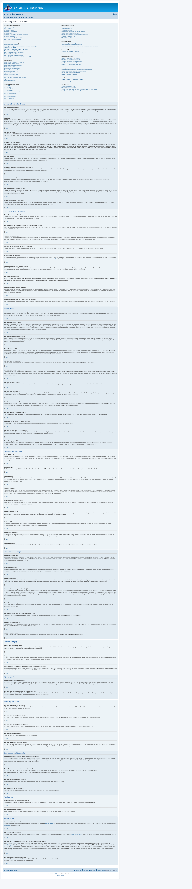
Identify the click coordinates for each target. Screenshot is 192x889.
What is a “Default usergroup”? (69, 36)
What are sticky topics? (9, 95)
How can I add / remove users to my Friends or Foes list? (76, 53)
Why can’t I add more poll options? (12, 68)
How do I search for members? (69, 62)
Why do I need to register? (10, 27)
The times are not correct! (10, 47)
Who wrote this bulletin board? (69, 86)
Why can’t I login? (8, 33)
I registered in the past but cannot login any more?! (16, 34)
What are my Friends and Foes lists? (70, 51)
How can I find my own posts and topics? (71, 64)
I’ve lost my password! (9, 36)
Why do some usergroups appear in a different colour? (75, 34)
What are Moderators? (67, 28)
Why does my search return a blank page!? (72, 61)
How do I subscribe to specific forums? (71, 72)
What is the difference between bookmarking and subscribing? (77, 69)
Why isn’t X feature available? (69, 87)
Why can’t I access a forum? (11, 71)
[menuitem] (14, 14)
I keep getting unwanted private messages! (72, 44)
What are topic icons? (9, 98)
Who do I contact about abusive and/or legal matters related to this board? (79, 89)
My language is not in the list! (11, 50)
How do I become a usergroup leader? (71, 33)
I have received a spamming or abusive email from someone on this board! (80, 46)
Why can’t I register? (9, 30)
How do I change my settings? (11, 44)
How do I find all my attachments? (70, 81)
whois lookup (7, 845)
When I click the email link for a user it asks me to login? (17, 56)
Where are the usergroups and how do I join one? (73, 31)
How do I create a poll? (9, 66)
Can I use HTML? (8, 87)
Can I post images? (8, 90)
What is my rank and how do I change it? (14, 55)
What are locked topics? (10, 96)
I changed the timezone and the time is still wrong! (16, 49)
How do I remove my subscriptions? (70, 74)
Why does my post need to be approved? (14, 79)
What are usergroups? (67, 30)
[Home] (8, 7)
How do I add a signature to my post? (13, 65)
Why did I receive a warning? (11, 74)
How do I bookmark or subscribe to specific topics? (74, 71)
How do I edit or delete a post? (11, 63)
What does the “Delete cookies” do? (12, 39)
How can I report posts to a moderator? (13, 76)
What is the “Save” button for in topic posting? (15, 77)
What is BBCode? (8, 85)
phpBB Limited (49, 823)
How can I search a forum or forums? (71, 58)
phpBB (56, 259)
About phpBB (7, 825)
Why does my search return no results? (71, 59)
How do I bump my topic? (10, 80)
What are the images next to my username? (14, 52)
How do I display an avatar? (10, 53)
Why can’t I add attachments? (11, 72)
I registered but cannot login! (11, 31)
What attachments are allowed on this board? (72, 79)
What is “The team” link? (67, 37)
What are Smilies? (8, 88)
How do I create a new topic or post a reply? (14, 62)
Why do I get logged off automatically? (13, 37)
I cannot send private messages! (69, 43)
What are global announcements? (12, 92)
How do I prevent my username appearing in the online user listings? (20, 46)
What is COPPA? (8, 28)
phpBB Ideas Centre (76, 834)
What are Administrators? (68, 27)
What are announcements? (10, 93)
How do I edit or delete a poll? (11, 69)
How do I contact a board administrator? (71, 90)
